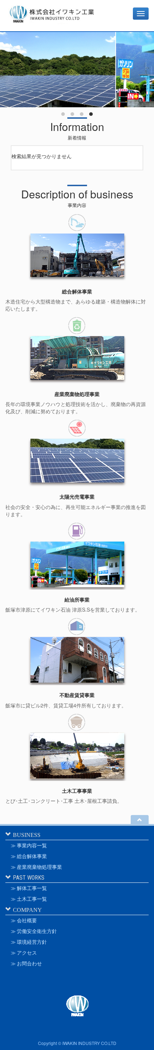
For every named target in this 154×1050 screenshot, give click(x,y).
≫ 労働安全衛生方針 (34, 931)
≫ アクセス (24, 953)
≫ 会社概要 (24, 920)
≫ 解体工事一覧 (29, 888)
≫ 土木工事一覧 (29, 899)
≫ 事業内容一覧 (29, 845)
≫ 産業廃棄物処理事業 (36, 867)
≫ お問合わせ (26, 963)
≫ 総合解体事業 (29, 856)
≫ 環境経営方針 (29, 942)
